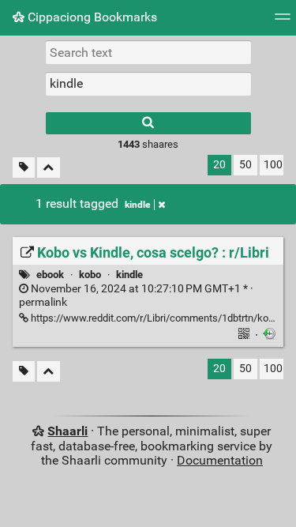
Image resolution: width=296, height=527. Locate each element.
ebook (50, 274)
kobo (90, 274)
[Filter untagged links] (24, 168)
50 (245, 164)
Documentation (220, 460)
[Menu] (282, 22)
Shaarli (67, 431)
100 (273, 164)
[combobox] (148, 84)
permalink (136, 295)
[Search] (148, 123)
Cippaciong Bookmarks (90, 16)
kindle (137, 204)
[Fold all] (48, 168)
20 (219, 164)
